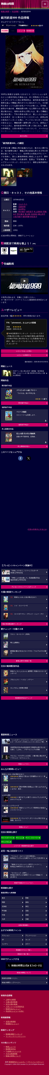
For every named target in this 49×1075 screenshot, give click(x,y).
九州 (3, 919)
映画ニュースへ (23, 764)
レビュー (20, 31)
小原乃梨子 (17, 217)
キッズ (27, 940)
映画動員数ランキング (14, 1034)
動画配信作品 (11, 1049)
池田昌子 (29, 212)
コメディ (5, 944)
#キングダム (5, 842)
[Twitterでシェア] (28, 458)
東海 (27, 902)
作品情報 (15, 11)
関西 (3, 902)
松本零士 (22, 209)
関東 (27, 898)
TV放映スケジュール (13, 1051)
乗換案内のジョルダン (17, 1062)
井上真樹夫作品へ (24, 446)
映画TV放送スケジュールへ (23, 883)
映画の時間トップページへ (11, 982)
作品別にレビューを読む (15, 1011)
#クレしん (19, 837)
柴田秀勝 (26, 217)
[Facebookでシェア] (20, 458)
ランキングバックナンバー (16, 1036)
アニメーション (11, 25)
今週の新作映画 (11, 1002)
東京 (3, 898)
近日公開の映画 (11, 1004)
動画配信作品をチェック (23, 698)
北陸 (27, 911)
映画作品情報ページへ (9, 978)
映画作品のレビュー (13, 1009)
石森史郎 (22, 207)
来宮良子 (33, 217)
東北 (27, 906)
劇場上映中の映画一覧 (24, 661)
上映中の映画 (11, 1000)
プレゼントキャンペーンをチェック (23, 587)
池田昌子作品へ (23, 425)
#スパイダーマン (7, 837)
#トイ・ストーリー (32, 837)
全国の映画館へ (23, 925)
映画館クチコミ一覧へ (24, 950)
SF (3, 25)
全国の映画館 (11, 1021)
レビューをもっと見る (24, 351)
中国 (3, 915)
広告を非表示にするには (37, 529)
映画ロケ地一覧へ (24, 954)
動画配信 (30, 31)
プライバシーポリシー (35, 1062)
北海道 (4, 906)
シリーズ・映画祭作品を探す (24, 846)
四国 (27, 915)
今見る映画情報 (11, 1054)
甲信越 (4, 911)
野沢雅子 (22, 212)
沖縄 (27, 919)
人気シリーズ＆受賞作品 (15, 1007)
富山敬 (27, 214)
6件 (37, 25)
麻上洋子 (41, 214)
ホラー (27, 944)
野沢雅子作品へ (23, 403)
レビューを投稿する (24, 355)
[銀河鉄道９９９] (13, 251)
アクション (6, 935)
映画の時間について (24, 973)
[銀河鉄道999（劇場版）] (4, 251)
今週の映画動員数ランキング (11, 624)
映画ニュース (11, 1047)
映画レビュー (23, 827)
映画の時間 (5, 11)
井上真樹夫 (38, 212)
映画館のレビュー (12, 1024)
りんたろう (22, 204)
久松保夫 (34, 214)
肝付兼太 (20, 214)
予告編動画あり (23, 25)
